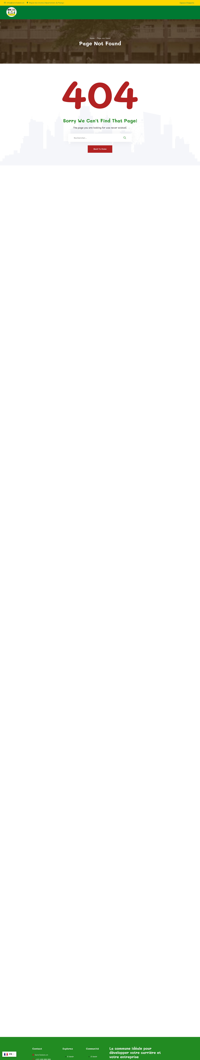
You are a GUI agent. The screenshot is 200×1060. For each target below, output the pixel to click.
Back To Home (100, 149)
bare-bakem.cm (41, 1055)
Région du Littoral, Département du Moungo (46, 3)
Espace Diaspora (187, 3)
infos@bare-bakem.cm (15, 3)
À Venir (70, 1056)
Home (92, 38)
